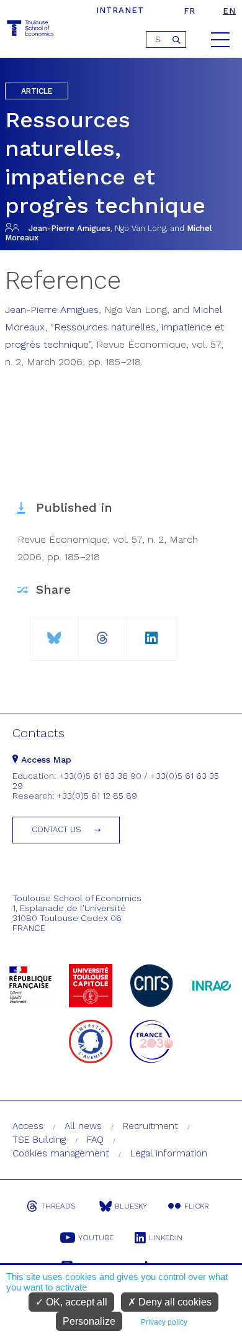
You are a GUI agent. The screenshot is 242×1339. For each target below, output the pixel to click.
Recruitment (150, 1126)
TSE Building (39, 1139)
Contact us (56, 829)
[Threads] (102, 633)
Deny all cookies (174, 1302)
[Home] (31, 30)
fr (189, 11)
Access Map (44, 760)
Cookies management (60, 1153)
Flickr (196, 1206)
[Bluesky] (54, 633)
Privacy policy (164, 1322)
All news (83, 1126)
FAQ (95, 1139)
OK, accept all (75, 1302)
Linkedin (165, 1237)
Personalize (89, 1321)
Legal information (168, 1153)
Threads (58, 1206)
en (229, 11)
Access (27, 1126)
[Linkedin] (151, 633)
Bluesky (131, 1206)
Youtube (96, 1237)
